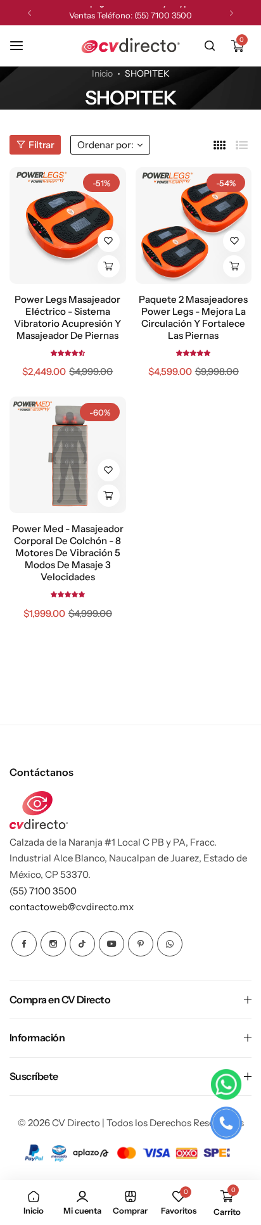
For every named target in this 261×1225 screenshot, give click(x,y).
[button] (29, 13)
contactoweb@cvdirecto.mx (72, 907)
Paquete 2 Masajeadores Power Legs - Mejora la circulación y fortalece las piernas (193, 317)
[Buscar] (210, 46)
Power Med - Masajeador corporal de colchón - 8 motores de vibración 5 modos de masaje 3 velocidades (68, 553)
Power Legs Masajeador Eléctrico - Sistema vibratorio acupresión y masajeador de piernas (67, 317)
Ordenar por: (105, 145)
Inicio (102, 73)
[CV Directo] (130, 45)
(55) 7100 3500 (163, 13)
